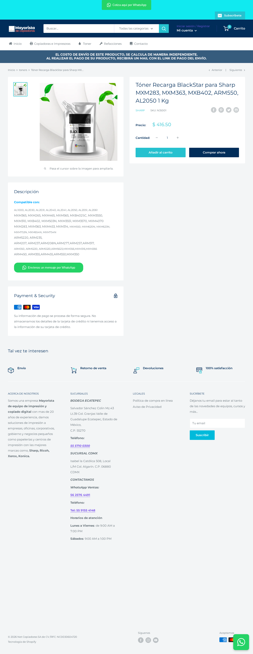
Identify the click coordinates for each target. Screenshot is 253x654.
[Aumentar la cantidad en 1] (178, 137)
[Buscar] (164, 28)
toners (23, 70)
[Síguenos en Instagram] (148, 640)
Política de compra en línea (153, 400)
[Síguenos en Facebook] (140, 640)
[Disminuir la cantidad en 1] (157, 137)
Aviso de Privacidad (147, 407)
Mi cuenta (185, 30)
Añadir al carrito (161, 152)
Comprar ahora (214, 152)
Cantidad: (143, 137)
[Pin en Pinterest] (221, 110)
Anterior (217, 70)
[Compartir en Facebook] (213, 110)
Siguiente (235, 70)
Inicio (11, 70)
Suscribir (202, 435)
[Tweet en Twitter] (228, 110)
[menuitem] (15, 44)
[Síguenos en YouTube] (156, 640)
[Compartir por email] (236, 110)
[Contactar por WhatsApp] (241, 642)
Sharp (140, 110)
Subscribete (233, 15)
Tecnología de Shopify (22, 641)
